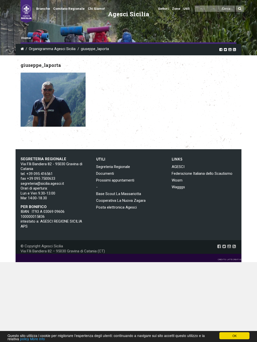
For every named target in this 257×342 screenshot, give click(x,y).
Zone (176, 9)
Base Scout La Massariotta (118, 194)
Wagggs (178, 187)
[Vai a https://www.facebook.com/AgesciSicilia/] (220, 49)
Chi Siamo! (96, 9)
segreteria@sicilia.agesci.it (42, 183)
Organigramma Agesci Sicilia (52, 49)
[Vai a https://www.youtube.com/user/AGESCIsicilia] (229, 49)
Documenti (105, 173)
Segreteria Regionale (113, 166)
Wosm (177, 180)
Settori (163, 9)
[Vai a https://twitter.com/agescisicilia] (225, 49)
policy (24, 338)
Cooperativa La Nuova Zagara (121, 200)
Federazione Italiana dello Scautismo (202, 173)
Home (26, 38)
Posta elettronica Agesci (116, 207)
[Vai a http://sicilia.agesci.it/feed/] (234, 49)
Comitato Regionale (69, 9)
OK (234, 335)
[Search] (240, 9)
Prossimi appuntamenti (115, 180)
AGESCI (178, 166)
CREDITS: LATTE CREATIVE (229, 259)
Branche (43, 9)
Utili (186, 9)
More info (37, 338)
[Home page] (26, 11)
